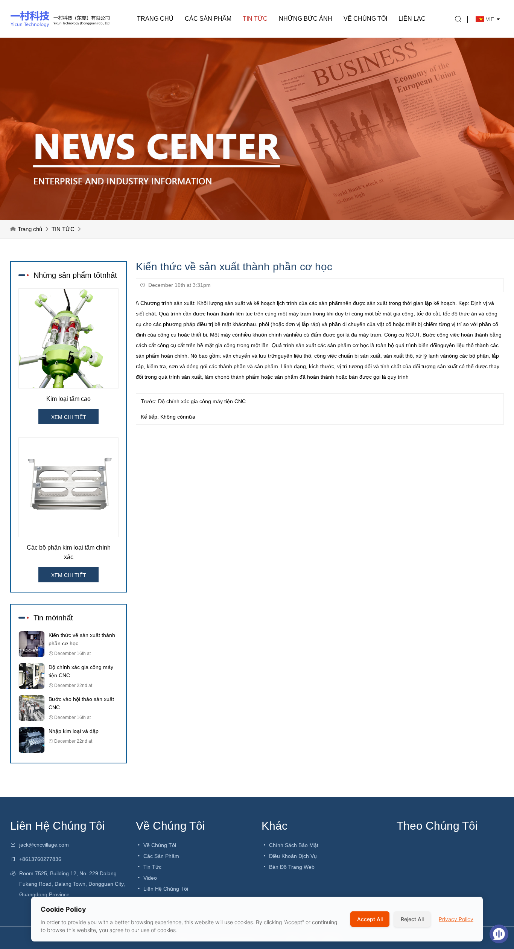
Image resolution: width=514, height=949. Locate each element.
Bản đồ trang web (291, 867)
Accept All (370, 919)
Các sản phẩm (208, 18)
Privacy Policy (456, 919)
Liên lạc (412, 18)
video (149, 878)
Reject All (412, 919)
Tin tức (151, 867)
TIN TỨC (255, 18)
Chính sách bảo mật (293, 845)
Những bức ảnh (305, 18)
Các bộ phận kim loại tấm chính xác (69, 552)
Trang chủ (155, 18)
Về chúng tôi (365, 18)
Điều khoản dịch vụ (292, 856)
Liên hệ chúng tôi (165, 889)
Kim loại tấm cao (68, 399)
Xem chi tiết (68, 417)
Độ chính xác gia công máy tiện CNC (202, 401)
